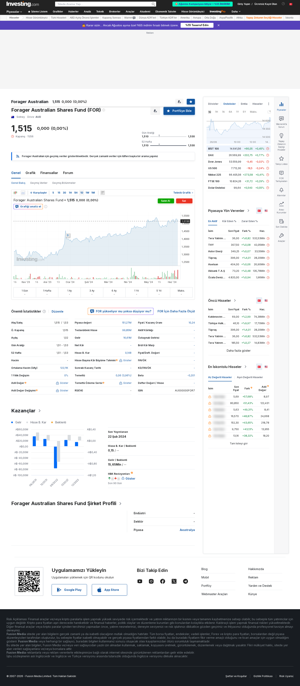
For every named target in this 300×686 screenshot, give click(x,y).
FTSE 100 (213, 181)
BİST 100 (213, 148)
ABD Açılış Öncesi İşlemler (84, 17)
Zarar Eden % (249, 221)
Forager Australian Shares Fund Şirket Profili (63, 503)
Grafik (31, 173)
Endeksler (229, 103)
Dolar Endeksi (216, 187)
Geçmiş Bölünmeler (64, 182)
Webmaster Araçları (214, 594)
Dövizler (213, 103)
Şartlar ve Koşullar (236, 676)
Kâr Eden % (229, 221)
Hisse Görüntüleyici (192, 11)
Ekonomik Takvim (166, 11)
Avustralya (187, 530)
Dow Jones (215, 161)
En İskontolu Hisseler (225, 367)
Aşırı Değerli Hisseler (250, 377)
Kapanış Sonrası (111, 17)
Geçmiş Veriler (38, 182)
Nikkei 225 (214, 174)
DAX (211, 155)
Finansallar (49, 173)
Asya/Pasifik (226, 17)
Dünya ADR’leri (147, 17)
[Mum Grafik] (15, 192)
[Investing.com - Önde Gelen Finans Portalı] (23, 4)
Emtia (244, 103)
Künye (252, 594)
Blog (204, 569)
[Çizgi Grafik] (23, 192)
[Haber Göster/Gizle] (102, 192)
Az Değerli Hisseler (220, 377)
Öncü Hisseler (219, 300)
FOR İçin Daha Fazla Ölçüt (176, 311)
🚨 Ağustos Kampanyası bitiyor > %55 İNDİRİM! (202, 4)
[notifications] (283, 4)
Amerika (185, 17)
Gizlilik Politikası (263, 676)
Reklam (253, 577)
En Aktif (212, 221)
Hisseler (14, 17)
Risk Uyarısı (286, 676)
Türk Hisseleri (58, 17)
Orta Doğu (210, 17)
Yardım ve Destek (260, 585)
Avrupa (197, 17)
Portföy (206, 585)
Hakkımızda (256, 569)
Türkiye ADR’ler (168, 17)
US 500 (212, 168)
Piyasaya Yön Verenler (226, 211)
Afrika (239, 17)
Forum (68, 173)
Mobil (205, 577)
